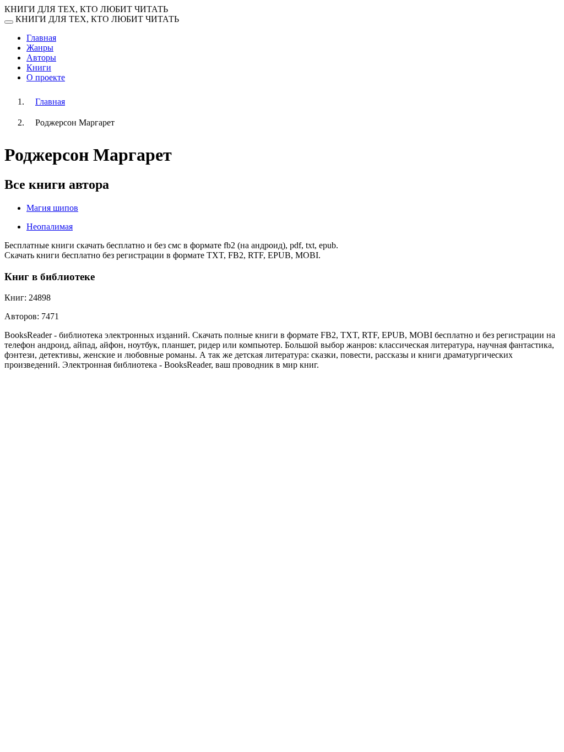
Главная (41, 37)
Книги (38, 67)
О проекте (45, 77)
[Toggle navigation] (8, 22)
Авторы (41, 57)
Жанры (39, 47)
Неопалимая (49, 226)
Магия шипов (52, 207)
